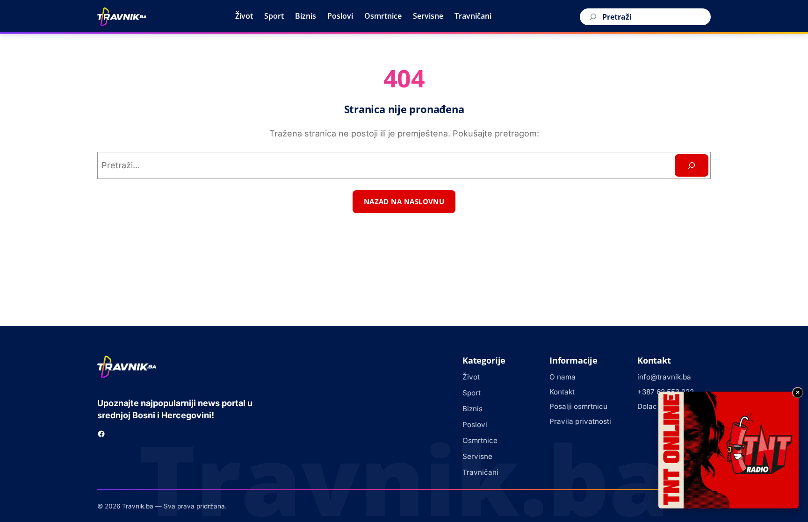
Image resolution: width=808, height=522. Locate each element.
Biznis (305, 16)
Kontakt (562, 391)
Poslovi (340, 16)
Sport (274, 16)
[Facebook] (101, 434)
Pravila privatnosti (580, 421)
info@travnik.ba (664, 376)
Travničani (472, 16)
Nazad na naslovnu (404, 201)
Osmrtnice (383, 16)
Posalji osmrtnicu (578, 406)
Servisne (428, 16)
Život (244, 16)
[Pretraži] (591, 16)
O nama (562, 376)
